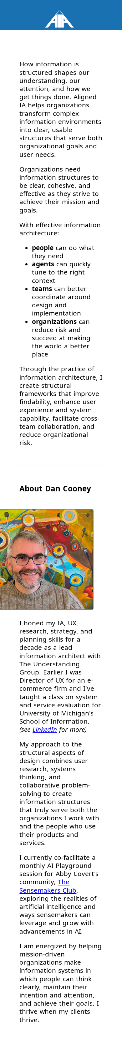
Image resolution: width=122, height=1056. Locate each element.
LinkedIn (45, 729)
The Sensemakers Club (47, 885)
